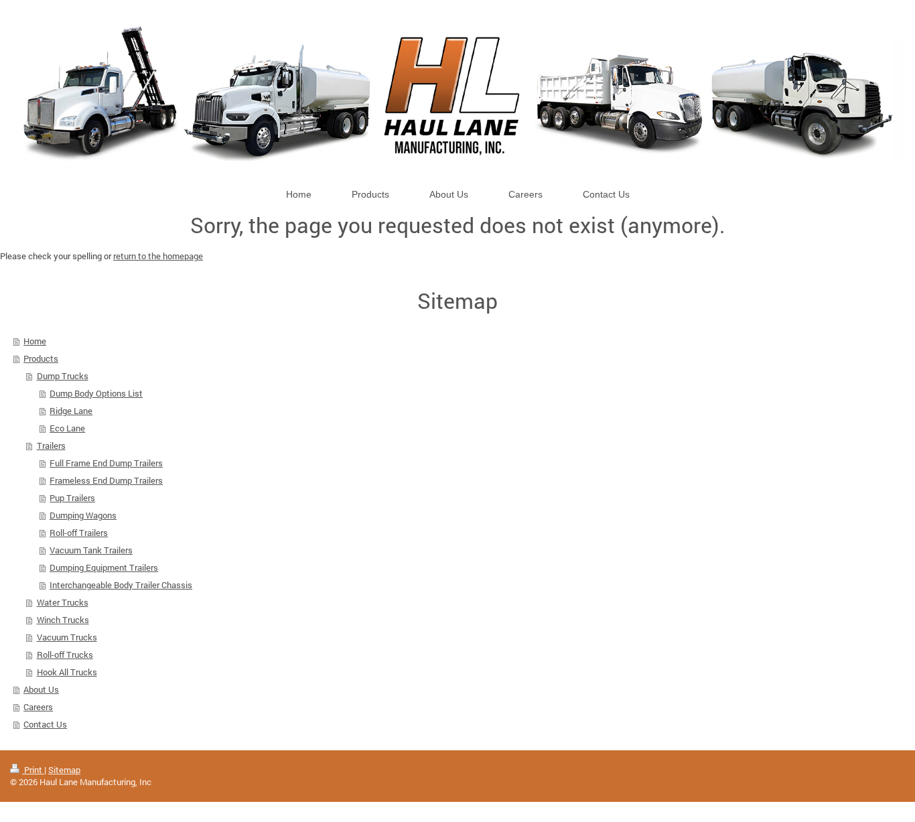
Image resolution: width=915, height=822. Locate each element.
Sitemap (64, 770)
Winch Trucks (63, 620)
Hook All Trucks (67, 672)
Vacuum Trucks (67, 637)
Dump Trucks (62, 376)
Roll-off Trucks (65, 654)
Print (33, 770)
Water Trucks (62, 602)
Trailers (51, 445)
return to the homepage (158, 256)
